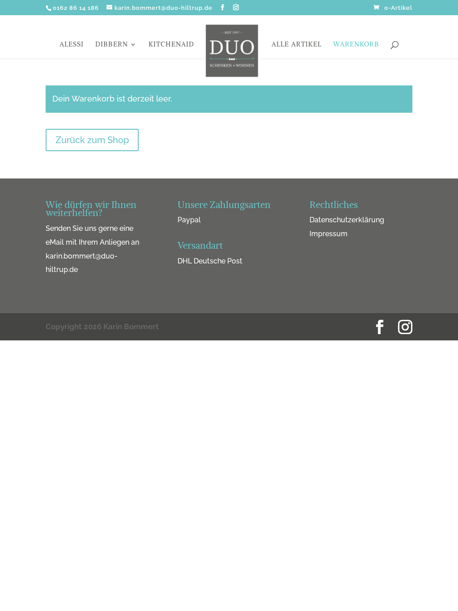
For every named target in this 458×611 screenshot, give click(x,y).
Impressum (329, 233)
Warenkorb (356, 44)
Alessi (71, 44)
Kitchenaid (171, 44)
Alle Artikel (296, 44)
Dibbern (111, 44)
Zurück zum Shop (92, 140)
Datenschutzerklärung (347, 220)
